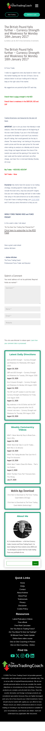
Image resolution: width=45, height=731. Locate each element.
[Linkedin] (32, 656)
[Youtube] (12, 656)
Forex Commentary (25, 41)
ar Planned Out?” (29, 227)
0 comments (35, 41)
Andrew (8, 41)
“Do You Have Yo (9, 227)
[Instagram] (22, 656)
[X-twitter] (17, 656)
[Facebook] (27, 656)
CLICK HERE (35, 199)
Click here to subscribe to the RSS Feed (20, 231)
